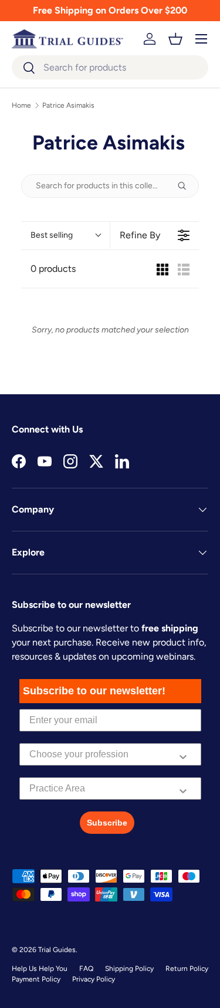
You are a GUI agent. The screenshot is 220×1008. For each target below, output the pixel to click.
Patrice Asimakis (68, 105)
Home (21, 105)
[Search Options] (186, 186)
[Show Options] (183, 754)
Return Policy (186, 968)
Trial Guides (57, 950)
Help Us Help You (39, 968)
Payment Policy (36, 979)
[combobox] (110, 67)
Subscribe (107, 822)
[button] (175, 39)
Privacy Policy (93, 979)
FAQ (86, 968)
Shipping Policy (129, 968)
